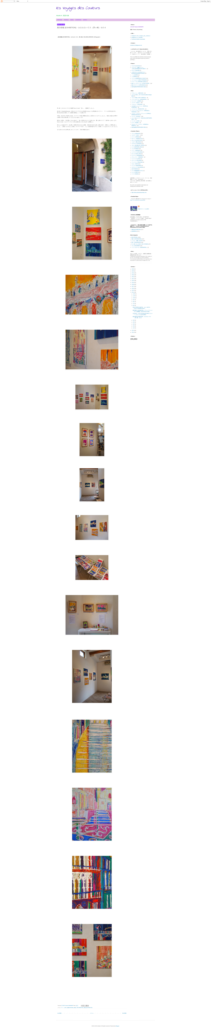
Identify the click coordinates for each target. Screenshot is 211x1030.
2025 (133, 271)
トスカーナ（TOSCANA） (137, 104)
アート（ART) (64, 1007)
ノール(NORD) (134, 75)
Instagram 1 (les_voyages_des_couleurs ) (140, 35)
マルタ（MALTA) (135, 163)
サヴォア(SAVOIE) (135, 70)
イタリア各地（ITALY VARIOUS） (139, 97)
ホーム (91, 1013)
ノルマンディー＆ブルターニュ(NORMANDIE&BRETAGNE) (138, 73)
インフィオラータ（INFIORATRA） (139, 99)
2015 (133, 290)
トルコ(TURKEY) (135, 148)
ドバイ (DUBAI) (134, 174)
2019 (133, 282)
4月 (134, 322)
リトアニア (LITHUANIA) (137, 152)
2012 (133, 332)
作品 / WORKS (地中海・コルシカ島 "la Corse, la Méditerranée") (141, 308)
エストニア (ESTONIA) (136, 160)
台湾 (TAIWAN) (134, 169)
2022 (133, 276)
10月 (134, 297)
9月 (134, 299)
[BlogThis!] (83, 1006)
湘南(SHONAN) (70, 1007)
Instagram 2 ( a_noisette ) (137, 37)
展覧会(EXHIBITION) (88, 1007)
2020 (133, 280)
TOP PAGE (59, 19)
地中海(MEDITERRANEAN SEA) (138, 86)
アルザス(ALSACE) (135, 65)
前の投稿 (124, 1013)
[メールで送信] (82, 1006)
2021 (133, 278)
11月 (134, 295)
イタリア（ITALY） (135, 135)
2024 (133, 273)
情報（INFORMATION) (78, 1007)
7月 (134, 303)
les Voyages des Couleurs (78, 8)
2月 (134, 326)
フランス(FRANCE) (135, 133)
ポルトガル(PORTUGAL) (137, 140)
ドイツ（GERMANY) (136, 150)
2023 (133, 274)
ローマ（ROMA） (135, 122)
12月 (134, 294)
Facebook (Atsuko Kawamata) (138, 39)
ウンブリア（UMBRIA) (136, 101)
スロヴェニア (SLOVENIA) (137, 167)
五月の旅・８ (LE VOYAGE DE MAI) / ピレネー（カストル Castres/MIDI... (142, 314)
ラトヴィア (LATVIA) (136, 158)
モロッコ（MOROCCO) (136, 138)
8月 (134, 301)
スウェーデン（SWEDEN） (137, 157)
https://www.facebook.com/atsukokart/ (137, 200)
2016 (133, 288)
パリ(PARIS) (134, 76)
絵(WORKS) (134, 231)
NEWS (71, 19)
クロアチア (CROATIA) (136, 143)
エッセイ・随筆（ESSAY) (137, 240)
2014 (133, 292)
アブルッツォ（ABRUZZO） (137, 93)
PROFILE (66, 19)
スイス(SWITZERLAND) (136, 147)
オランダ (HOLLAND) (136, 153)
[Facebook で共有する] (86, 1006)
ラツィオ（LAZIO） (135, 121)
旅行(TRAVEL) (134, 237)
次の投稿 (59, 1013)
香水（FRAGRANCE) (136, 242)
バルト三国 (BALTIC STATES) (138, 145)
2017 (133, 286)
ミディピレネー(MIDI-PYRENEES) (139, 80)
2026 (133, 269)
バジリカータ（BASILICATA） (138, 109)
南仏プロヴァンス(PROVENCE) (138, 85)
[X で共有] (85, 1006)
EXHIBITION (78, 19)
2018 (133, 284)
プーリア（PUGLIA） (136, 116)
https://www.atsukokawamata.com (138, 192)
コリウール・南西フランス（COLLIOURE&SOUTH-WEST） (138, 68)
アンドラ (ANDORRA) (136, 165)
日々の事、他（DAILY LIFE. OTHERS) (139, 244)
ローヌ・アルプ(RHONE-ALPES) (138, 81)
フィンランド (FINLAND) (137, 162)
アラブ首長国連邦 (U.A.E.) (137, 170)
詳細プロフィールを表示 (143, 209)
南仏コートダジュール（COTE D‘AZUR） (140, 83)
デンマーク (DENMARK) (136, 155)
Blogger (117, 1026)
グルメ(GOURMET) (135, 245)
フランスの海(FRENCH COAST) (138, 78)
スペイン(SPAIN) (135, 137)
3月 (134, 324)
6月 (134, 305)
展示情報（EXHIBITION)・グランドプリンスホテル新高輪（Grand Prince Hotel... (142, 311)
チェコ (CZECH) (135, 172)
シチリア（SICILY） (135, 102)
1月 (134, 328)
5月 (134, 320)
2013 (133, 330)
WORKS (85, 19)
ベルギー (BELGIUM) (136, 142)
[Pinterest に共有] (88, 1006)
